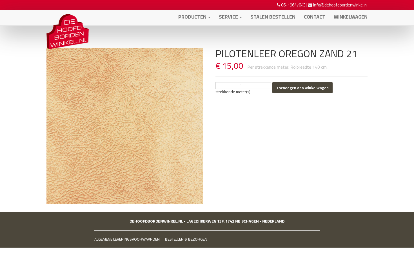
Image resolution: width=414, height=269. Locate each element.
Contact (314, 16)
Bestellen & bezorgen (186, 239)
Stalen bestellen (272, 16)
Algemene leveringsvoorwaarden (127, 239)
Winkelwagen (351, 16)
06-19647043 (293, 5)
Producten (193, 16)
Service (229, 16)
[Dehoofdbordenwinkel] (67, 17)
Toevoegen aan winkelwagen (302, 87)
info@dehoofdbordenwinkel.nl (340, 5)
